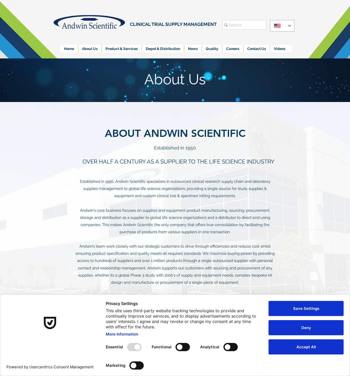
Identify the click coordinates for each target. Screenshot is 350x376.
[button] (89, 49)
